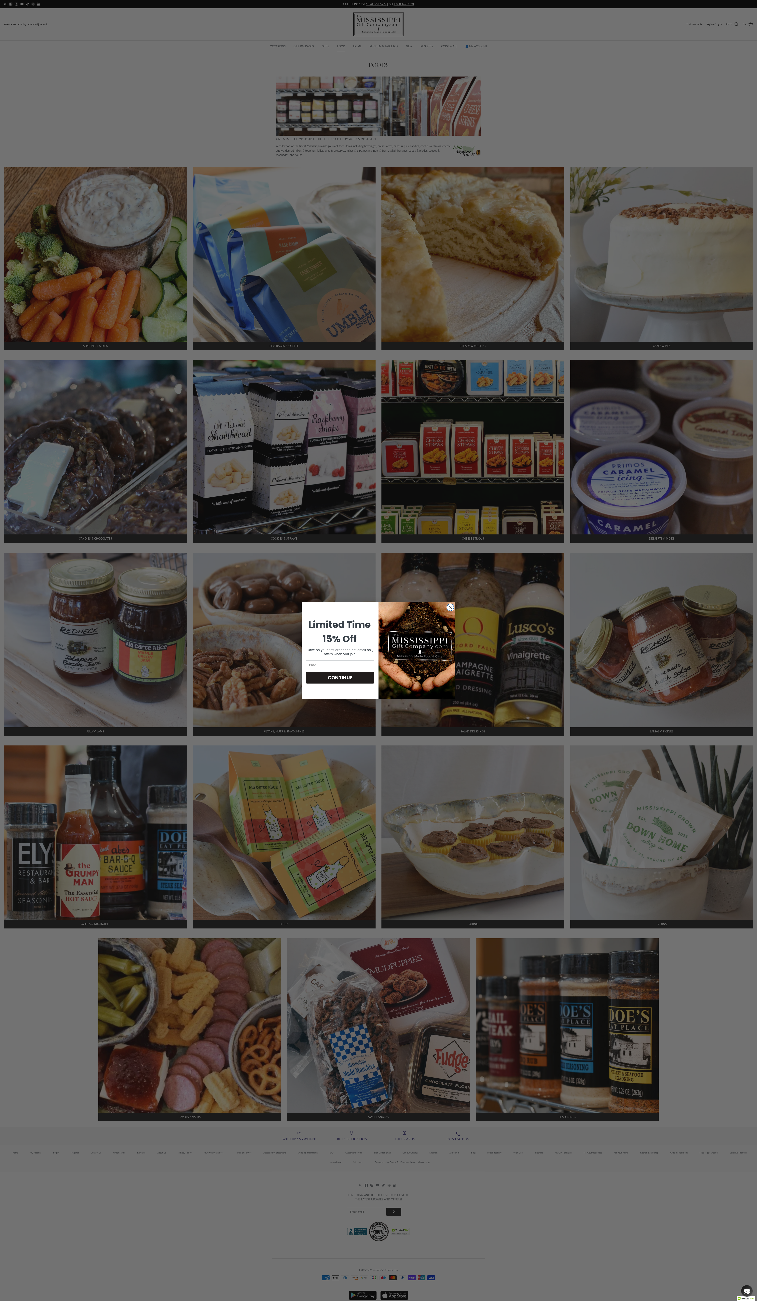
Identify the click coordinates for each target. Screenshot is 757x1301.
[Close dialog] (450, 607)
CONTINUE (340, 677)
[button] (747, 1291)
